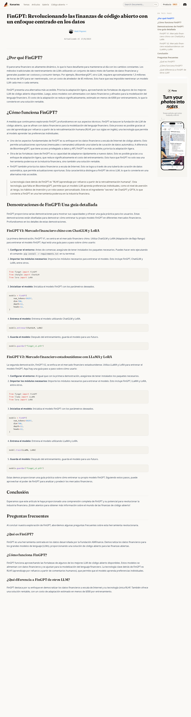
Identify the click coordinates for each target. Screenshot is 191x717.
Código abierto (58, 4)
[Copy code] (145, 272)
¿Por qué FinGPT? (165, 18)
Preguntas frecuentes (167, 57)
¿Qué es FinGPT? (167, 61)
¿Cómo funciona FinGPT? (169, 22)
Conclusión (162, 53)
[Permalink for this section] (45, 57)
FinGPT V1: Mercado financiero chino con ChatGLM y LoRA (172, 36)
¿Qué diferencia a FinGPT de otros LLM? (173, 71)
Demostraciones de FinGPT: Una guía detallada (170, 28)
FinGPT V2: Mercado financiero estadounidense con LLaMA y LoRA (172, 46)
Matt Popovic (80, 31)
